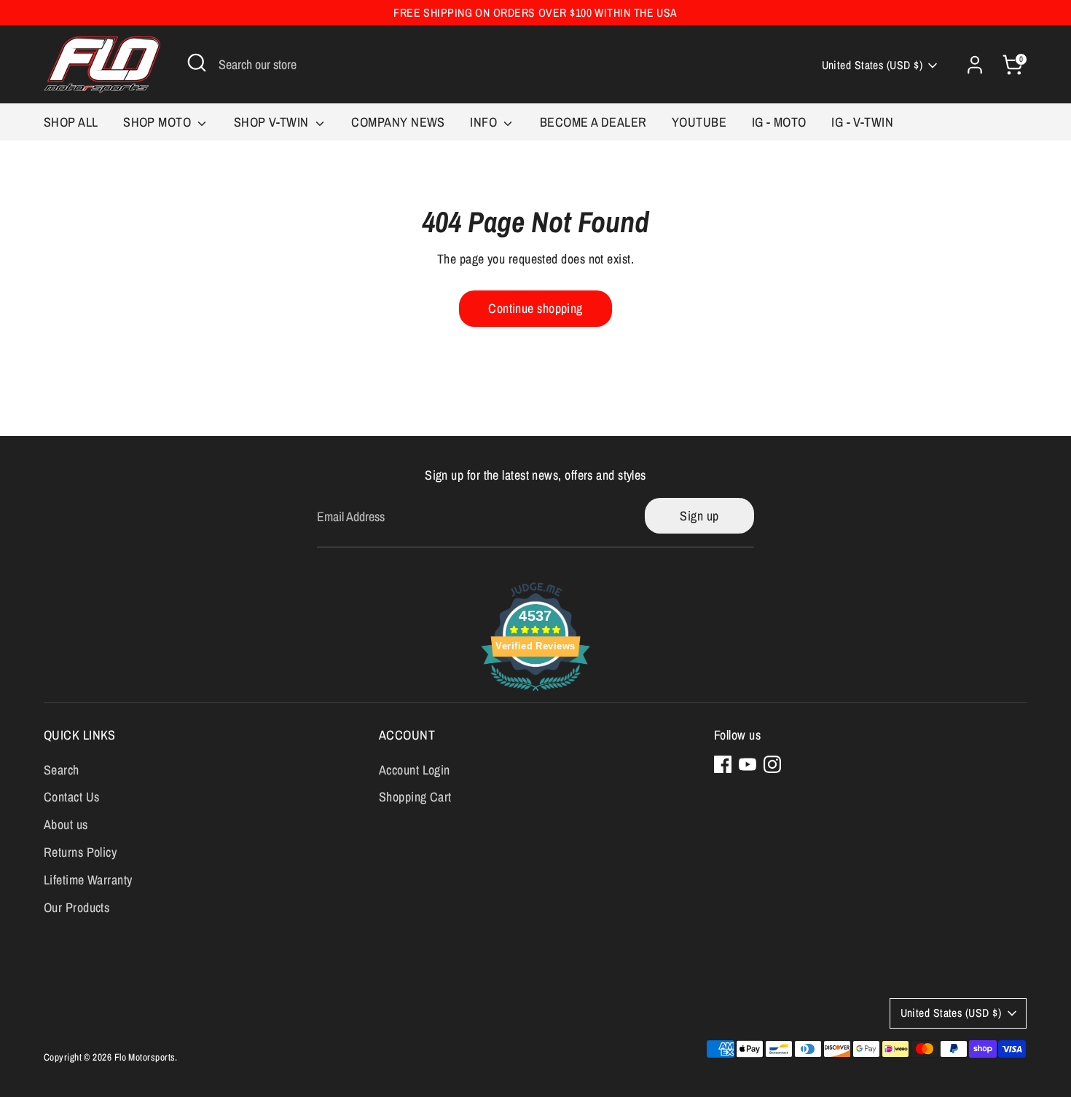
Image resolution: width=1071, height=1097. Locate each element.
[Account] (974, 64)
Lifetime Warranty (88, 880)
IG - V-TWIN (862, 122)
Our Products (76, 907)
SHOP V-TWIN (273, 122)
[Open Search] (196, 62)
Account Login (414, 770)
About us (66, 824)
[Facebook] (722, 764)
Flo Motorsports (145, 1057)
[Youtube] (747, 764)
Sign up (699, 516)
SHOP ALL (71, 122)
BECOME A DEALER (593, 122)
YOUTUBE (699, 122)
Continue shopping (535, 308)
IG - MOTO (779, 122)
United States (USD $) (872, 65)
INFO (485, 122)
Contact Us (72, 797)
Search (61, 770)
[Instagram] (772, 764)
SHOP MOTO (159, 122)
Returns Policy (80, 852)
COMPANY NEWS (397, 122)
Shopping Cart (415, 797)
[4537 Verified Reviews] (535, 693)
